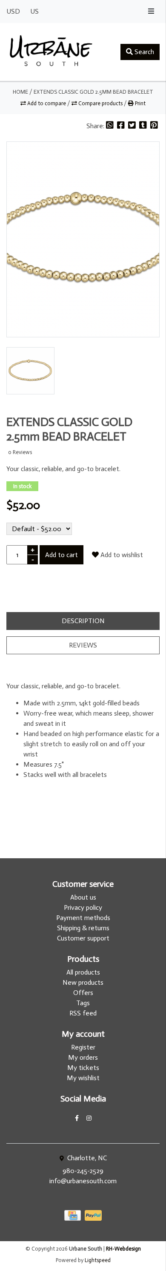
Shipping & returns (83, 928)
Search (143, 52)
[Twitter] (132, 126)
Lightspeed (98, 1260)
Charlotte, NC (86, 1158)
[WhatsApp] (110, 126)
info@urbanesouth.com (83, 1181)
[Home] (51, 52)
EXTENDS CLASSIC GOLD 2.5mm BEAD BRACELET (93, 92)
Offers (83, 993)
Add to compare (46, 103)
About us (83, 897)
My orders (83, 1057)
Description (83, 621)
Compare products (100, 103)
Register (83, 1047)
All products (83, 972)
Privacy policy (83, 907)
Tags (83, 1003)
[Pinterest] (154, 126)
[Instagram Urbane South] (89, 1118)
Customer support (83, 938)
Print (140, 103)
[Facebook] (121, 126)
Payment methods (83, 918)
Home (20, 92)
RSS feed (83, 1013)
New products (83, 982)
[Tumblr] (144, 126)
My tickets (83, 1068)
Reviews (83, 645)
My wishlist (83, 1078)
